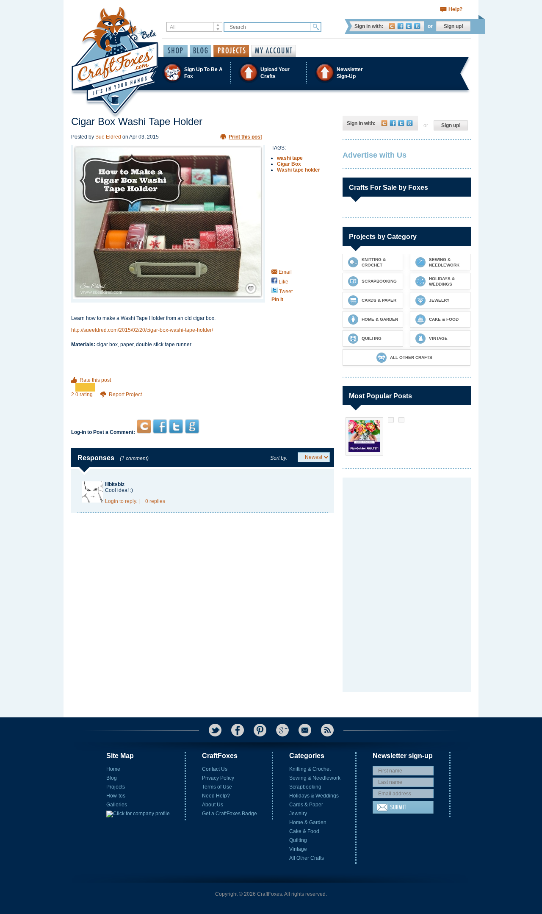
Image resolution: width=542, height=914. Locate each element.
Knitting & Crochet (310, 769)
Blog (111, 778)
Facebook (400, 26)
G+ (282, 730)
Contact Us (214, 769)
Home (113, 769)
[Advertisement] (202, 403)
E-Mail (305, 730)
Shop (175, 51)
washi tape (290, 158)
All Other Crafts (306, 858)
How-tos (115, 796)
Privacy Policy (218, 778)
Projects (115, 787)
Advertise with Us (374, 155)
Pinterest (260, 730)
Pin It (277, 300)
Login (111, 501)
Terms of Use (217, 787)
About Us (212, 805)
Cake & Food (304, 831)
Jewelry (298, 814)
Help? (455, 9)
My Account (273, 51)
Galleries (116, 805)
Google (417, 26)
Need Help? (216, 796)
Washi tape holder (298, 170)
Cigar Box (289, 164)
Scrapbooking (305, 787)
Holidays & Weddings (314, 796)
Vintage (298, 849)
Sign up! (453, 26)
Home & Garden (307, 822)
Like (282, 282)
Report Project (125, 394)
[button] (270, 72)
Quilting (298, 840)
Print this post (245, 137)
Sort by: (279, 458)
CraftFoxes (392, 26)
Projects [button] (231, 51)
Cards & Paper (306, 805)
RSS (327, 730)
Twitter (409, 26)
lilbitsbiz (114, 484)
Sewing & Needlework (314, 778)
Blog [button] (200, 51)
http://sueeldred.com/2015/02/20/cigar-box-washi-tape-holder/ (142, 330)
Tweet (285, 291)
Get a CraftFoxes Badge (229, 814)
